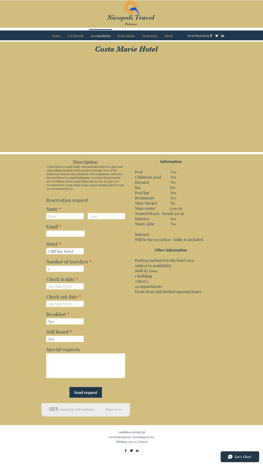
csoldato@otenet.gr (131, 432)
